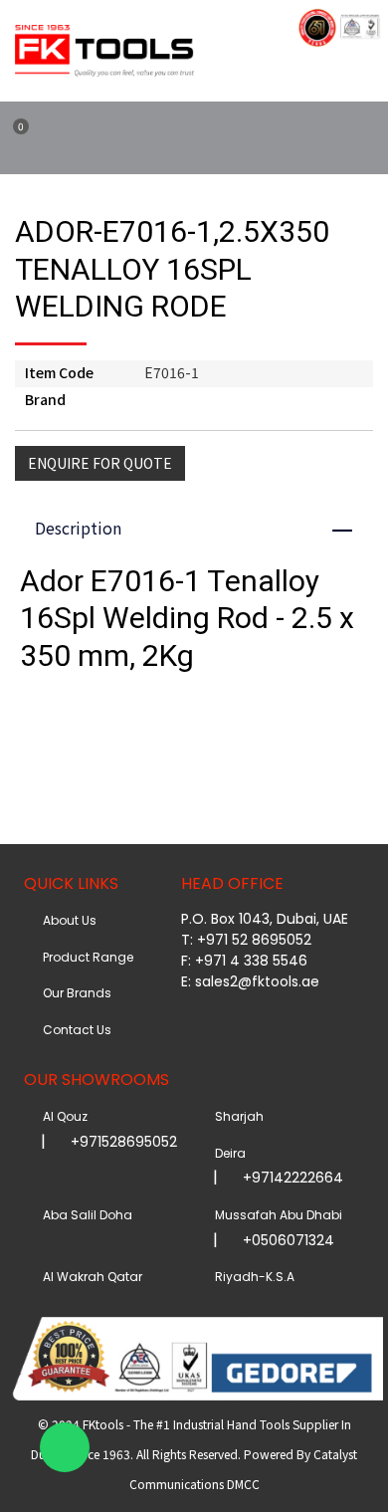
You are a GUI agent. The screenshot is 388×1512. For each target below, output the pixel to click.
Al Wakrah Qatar (89, 1276)
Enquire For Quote (100, 463)
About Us (67, 920)
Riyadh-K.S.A (251, 1276)
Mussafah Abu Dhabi (275, 1214)
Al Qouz (62, 1116)
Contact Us (74, 1029)
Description (203, 528)
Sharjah (236, 1116)
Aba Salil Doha (84, 1214)
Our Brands (74, 992)
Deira (227, 1153)
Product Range (85, 957)
